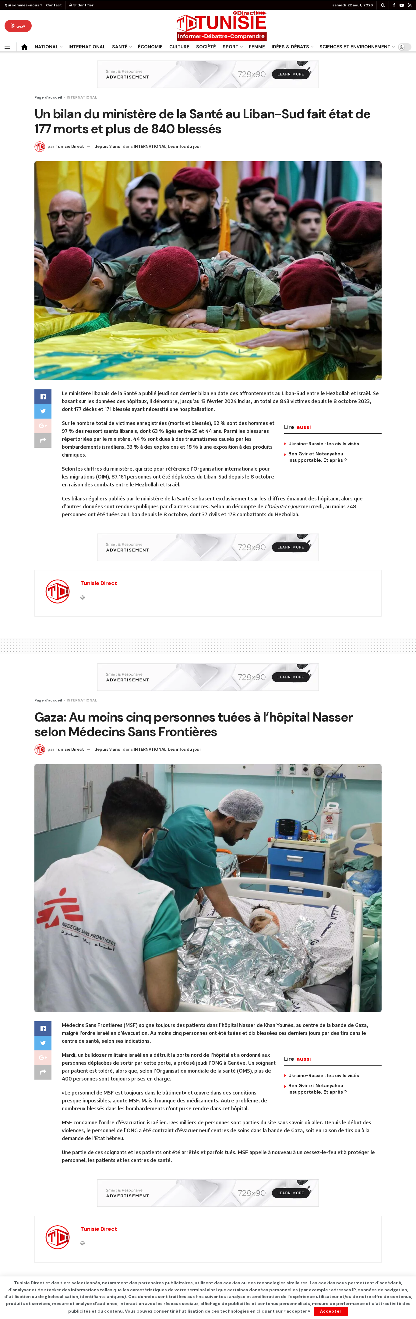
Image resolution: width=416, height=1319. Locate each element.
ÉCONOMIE (150, 47)
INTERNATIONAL (87, 47)
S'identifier (83, 5)
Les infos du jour (184, 146)
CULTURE (179, 47)
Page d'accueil (48, 97)
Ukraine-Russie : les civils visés (323, 444)
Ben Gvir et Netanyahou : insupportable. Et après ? (317, 457)
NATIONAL (46, 47)
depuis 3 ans (107, 146)
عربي (20, 25)
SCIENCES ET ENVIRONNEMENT (354, 47)
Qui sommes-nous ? (23, 5)
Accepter (331, 1311)
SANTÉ (120, 47)
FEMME (257, 47)
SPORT (230, 47)
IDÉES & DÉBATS (290, 47)
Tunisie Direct (69, 146)
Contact (54, 5)
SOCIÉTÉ (206, 47)
